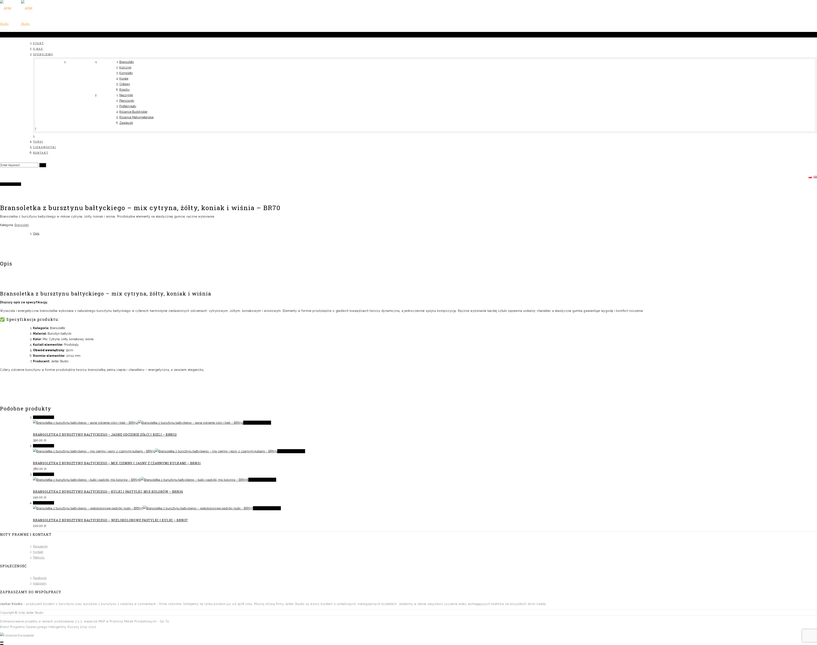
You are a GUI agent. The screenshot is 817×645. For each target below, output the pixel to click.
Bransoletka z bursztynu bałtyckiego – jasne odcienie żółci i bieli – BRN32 (105, 435)
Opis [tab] (36, 233)
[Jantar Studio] (20, 24)
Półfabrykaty (127, 106)
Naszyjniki (126, 95)
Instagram (39, 583)
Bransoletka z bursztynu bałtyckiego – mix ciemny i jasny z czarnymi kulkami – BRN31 (117, 463)
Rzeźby (124, 89)
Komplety (126, 73)
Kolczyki (125, 67)
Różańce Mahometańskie (136, 117)
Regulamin (40, 546)
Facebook (40, 578)
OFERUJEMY (43, 54)
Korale (123, 78)
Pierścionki (126, 100)
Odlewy (124, 84)
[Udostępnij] (1, 642)
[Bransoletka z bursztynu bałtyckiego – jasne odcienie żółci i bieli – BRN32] (138, 422)
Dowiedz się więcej (257, 423)
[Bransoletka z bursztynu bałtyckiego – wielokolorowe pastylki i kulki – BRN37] (143, 508)
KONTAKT (40, 152)
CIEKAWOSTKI (44, 147)
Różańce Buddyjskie (133, 111)
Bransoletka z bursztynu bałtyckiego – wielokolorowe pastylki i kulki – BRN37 (110, 520)
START (38, 43)
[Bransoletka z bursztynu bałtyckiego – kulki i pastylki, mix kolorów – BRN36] (140, 480)
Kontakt (38, 552)
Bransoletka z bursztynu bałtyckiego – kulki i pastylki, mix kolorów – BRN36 (108, 492)
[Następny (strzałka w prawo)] (1, 644)
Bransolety (126, 62)
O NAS (38, 48)
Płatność (39, 557)
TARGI (38, 141)
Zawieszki (126, 123)
